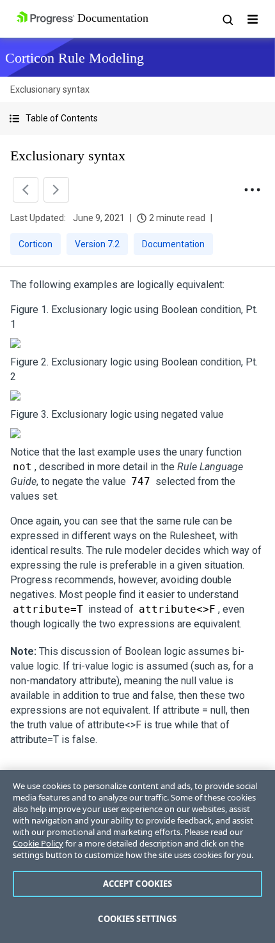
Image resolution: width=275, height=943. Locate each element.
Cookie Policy (38, 843)
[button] (137, 118)
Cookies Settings (137, 918)
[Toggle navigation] (252, 19)
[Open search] (227, 19)
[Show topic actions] (252, 190)
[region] (137, 856)
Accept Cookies (138, 883)
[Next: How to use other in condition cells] (56, 189)
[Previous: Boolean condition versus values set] (25, 189)
